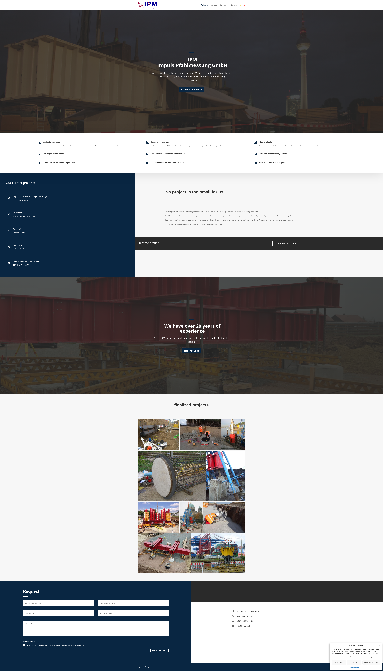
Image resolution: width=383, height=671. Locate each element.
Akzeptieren (339, 662)
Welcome (204, 5)
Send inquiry (159, 650)
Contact (234, 5)
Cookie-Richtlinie (354, 667)
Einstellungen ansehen (371, 662)
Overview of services (191, 89)
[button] (379, 645)
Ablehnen (354, 662)
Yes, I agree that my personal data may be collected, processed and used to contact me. (55, 645)
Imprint (140, 667)
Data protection (150, 667)
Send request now (286, 244)
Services (223, 5)
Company (214, 5)
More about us (191, 351)
